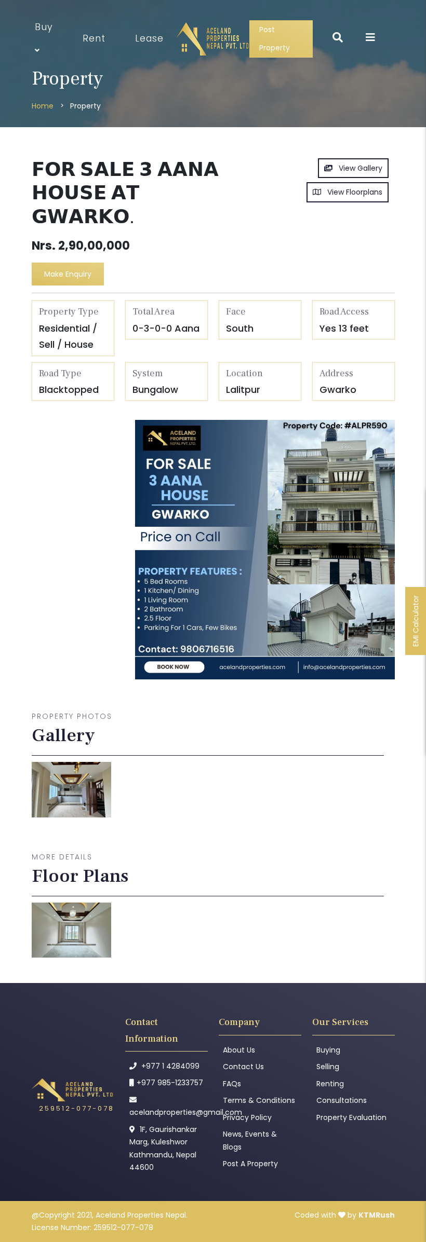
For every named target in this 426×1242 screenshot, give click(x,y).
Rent (94, 38)
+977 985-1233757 (170, 1082)
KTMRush (376, 1215)
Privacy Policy (247, 1117)
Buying (328, 1050)
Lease (149, 38)
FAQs (232, 1084)
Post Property (274, 38)
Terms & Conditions (259, 1100)
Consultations (341, 1100)
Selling (327, 1066)
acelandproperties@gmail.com (166, 1112)
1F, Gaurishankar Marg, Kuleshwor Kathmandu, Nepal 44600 (163, 1148)
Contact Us (243, 1066)
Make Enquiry (67, 274)
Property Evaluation (351, 1117)
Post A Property (250, 1163)
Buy (44, 27)
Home (43, 106)
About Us (239, 1050)
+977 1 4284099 (169, 1066)
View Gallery (357, 168)
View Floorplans (351, 192)
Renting (330, 1084)
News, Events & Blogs (250, 1140)
